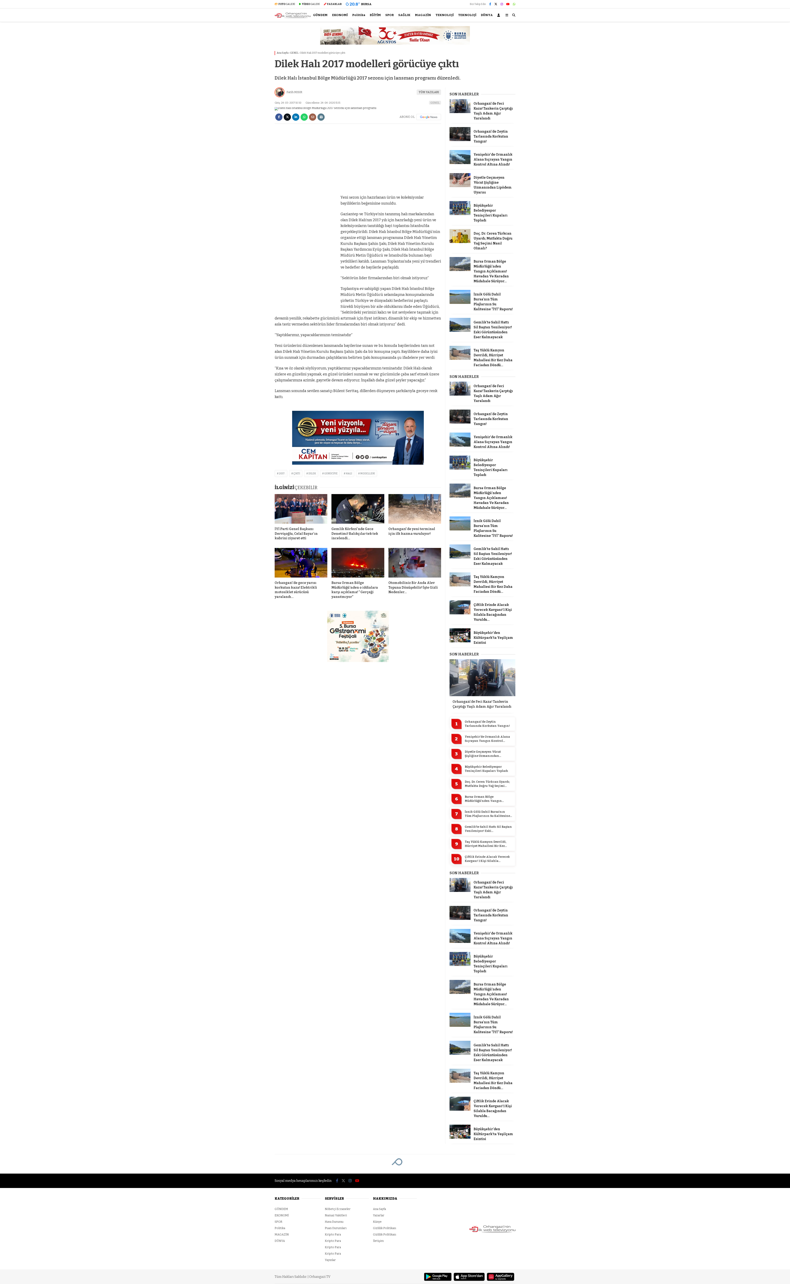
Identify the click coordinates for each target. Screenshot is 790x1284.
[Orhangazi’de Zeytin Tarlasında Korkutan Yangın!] (460, 140)
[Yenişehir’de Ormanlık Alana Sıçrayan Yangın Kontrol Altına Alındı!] (460, 163)
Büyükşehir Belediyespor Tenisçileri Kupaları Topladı (486, 769)
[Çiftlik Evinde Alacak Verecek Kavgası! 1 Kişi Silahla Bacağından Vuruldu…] (460, 613)
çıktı (296, 473)
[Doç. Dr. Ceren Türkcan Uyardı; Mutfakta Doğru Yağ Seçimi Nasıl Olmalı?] (460, 242)
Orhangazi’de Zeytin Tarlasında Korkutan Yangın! (487, 724)
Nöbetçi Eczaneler (338, 1209)
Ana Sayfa (379, 1209)
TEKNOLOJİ (445, 15)
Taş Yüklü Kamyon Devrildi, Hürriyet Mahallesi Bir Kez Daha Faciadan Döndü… (485, 844)
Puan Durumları (335, 1228)
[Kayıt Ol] (499, 15)
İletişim (378, 1241)
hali (349, 473)
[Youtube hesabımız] (508, 4)
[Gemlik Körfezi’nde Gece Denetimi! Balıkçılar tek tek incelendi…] (357, 509)
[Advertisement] (254, 87)
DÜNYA (487, 15)
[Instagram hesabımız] (502, 4)
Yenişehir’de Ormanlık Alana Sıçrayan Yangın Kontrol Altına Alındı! (487, 739)
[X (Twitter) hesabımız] (495, 4)
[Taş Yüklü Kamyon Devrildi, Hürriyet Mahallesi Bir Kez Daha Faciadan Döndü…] (460, 359)
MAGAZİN (423, 15)
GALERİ (286, 4)
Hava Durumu (334, 1222)
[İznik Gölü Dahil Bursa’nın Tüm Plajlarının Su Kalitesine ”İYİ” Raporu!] (460, 303)
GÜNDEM (320, 15)
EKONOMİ (340, 15)
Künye (377, 1222)
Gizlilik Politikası (384, 1228)
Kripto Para (333, 1234)
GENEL (435, 102)
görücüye (331, 473)
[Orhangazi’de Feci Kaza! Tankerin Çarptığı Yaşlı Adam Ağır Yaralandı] (460, 112)
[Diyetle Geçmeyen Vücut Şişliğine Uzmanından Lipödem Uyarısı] (460, 186)
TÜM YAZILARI (429, 92)
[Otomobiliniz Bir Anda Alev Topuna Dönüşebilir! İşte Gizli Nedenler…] (414, 563)
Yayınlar (330, 1260)
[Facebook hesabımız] (490, 4)
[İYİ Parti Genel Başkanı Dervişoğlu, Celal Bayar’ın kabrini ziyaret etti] (301, 509)
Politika (358, 15)
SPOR (389, 15)
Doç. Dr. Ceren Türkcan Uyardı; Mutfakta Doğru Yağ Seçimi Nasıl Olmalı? (487, 784)
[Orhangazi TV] (293, 17)
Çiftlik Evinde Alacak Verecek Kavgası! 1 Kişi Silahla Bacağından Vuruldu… (487, 859)
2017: (282, 473)
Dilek (312, 473)
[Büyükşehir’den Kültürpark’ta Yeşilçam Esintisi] (460, 641)
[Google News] (428, 117)
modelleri (367, 473)
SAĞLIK (404, 15)
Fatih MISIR (294, 92)
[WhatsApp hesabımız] (514, 4)
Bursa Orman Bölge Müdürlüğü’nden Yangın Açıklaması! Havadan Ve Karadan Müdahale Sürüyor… (486, 799)
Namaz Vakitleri (336, 1215)
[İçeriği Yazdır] (321, 117)
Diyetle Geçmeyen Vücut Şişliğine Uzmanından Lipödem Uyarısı (483, 754)
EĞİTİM (375, 15)
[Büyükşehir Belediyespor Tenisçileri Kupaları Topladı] (460, 214)
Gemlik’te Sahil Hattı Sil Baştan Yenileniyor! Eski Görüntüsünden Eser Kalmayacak (488, 829)
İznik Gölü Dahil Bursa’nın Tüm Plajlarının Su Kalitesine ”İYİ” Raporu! (487, 814)
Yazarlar (378, 1215)
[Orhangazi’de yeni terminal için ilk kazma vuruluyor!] (414, 509)
